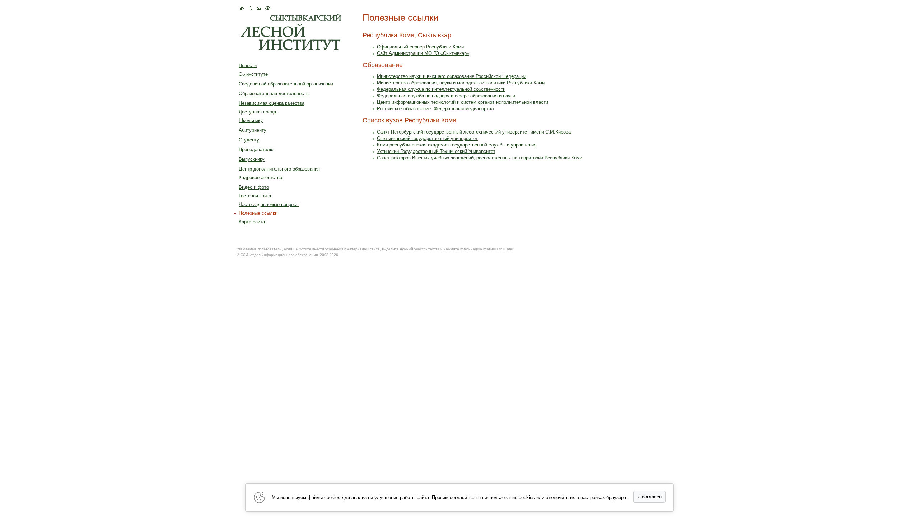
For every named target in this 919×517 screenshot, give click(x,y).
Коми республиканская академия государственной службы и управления (456, 145)
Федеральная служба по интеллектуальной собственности (441, 89)
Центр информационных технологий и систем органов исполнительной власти (462, 102)
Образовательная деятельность (274, 93)
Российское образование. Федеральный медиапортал (435, 108)
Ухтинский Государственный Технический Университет (436, 151)
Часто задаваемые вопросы (269, 204)
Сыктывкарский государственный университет (427, 138)
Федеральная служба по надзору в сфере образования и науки (446, 95)
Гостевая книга (255, 196)
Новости (248, 65)
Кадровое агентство (260, 177)
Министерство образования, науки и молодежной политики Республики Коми (461, 82)
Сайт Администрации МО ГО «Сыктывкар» (423, 53)
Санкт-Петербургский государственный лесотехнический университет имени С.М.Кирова (474, 132)
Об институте (253, 74)
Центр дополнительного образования (279, 169)
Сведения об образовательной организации (286, 84)
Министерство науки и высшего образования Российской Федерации (451, 76)
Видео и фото (254, 187)
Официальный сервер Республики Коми (420, 47)
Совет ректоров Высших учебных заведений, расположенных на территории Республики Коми (479, 157)
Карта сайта (252, 221)
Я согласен (649, 496)
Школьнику (251, 120)
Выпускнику (252, 159)
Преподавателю (256, 149)
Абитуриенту (252, 130)
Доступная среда (257, 112)
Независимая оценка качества (271, 103)
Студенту (249, 140)
